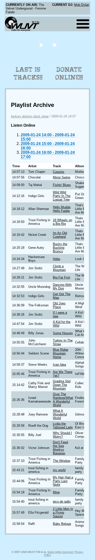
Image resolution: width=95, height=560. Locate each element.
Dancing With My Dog (62, 286)
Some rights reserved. (60, 551)
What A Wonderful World (60, 414)
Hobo (56, 259)
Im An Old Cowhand (60, 235)
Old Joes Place (59, 305)
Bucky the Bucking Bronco (60, 247)
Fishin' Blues (62, 185)
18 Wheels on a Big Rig (62, 222)
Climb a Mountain (59, 268)
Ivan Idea (59, 364)
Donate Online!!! (69, 73)
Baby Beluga (62, 524)
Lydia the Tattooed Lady (63, 425)
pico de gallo (62, 501)
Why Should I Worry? (62, 434)
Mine (56, 492)
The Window (61, 461)
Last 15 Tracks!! (28, 73)
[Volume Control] (55, 44)
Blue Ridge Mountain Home (60, 353)
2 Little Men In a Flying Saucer (63, 512)
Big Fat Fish (61, 277)
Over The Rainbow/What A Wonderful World (63, 399)
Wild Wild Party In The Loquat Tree (61, 195)
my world (59, 470)
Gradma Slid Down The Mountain (61, 384)
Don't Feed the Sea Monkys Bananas (60, 447)
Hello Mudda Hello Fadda (61, 209)
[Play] (41, 44)
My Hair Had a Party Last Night (63, 481)
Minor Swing (61, 177)
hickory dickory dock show (29, 116)
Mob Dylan (81, 5)
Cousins (58, 172)
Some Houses (63, 333)
